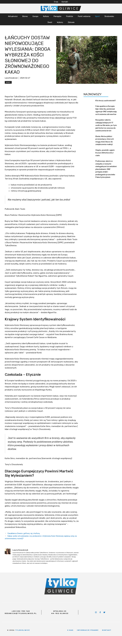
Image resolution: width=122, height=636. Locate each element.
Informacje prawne (88, 630)
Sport (97, 16)
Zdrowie (71, 22)
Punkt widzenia (84, 16)
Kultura (46, 16)
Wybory (60, 22)
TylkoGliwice (22, 630)
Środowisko (109, 16)
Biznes (25, 16)
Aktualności (13, 16)
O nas (56, 2)
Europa (35, 16)
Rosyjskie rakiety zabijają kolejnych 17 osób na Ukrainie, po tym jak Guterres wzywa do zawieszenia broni (106, 125)
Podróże (69, 16)
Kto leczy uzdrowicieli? (105, 101)
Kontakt (65, 2)
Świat (50, 22)
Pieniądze (57, 16)
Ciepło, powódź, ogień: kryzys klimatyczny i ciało (105, 153)
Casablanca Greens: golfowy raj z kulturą (24, 533)
